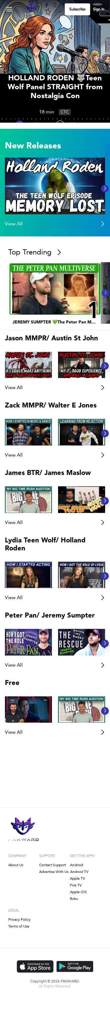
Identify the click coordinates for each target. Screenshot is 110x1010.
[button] (55, 186)
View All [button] (14, 387)
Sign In (99, 9)
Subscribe (77, 9)
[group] (55, 186)
